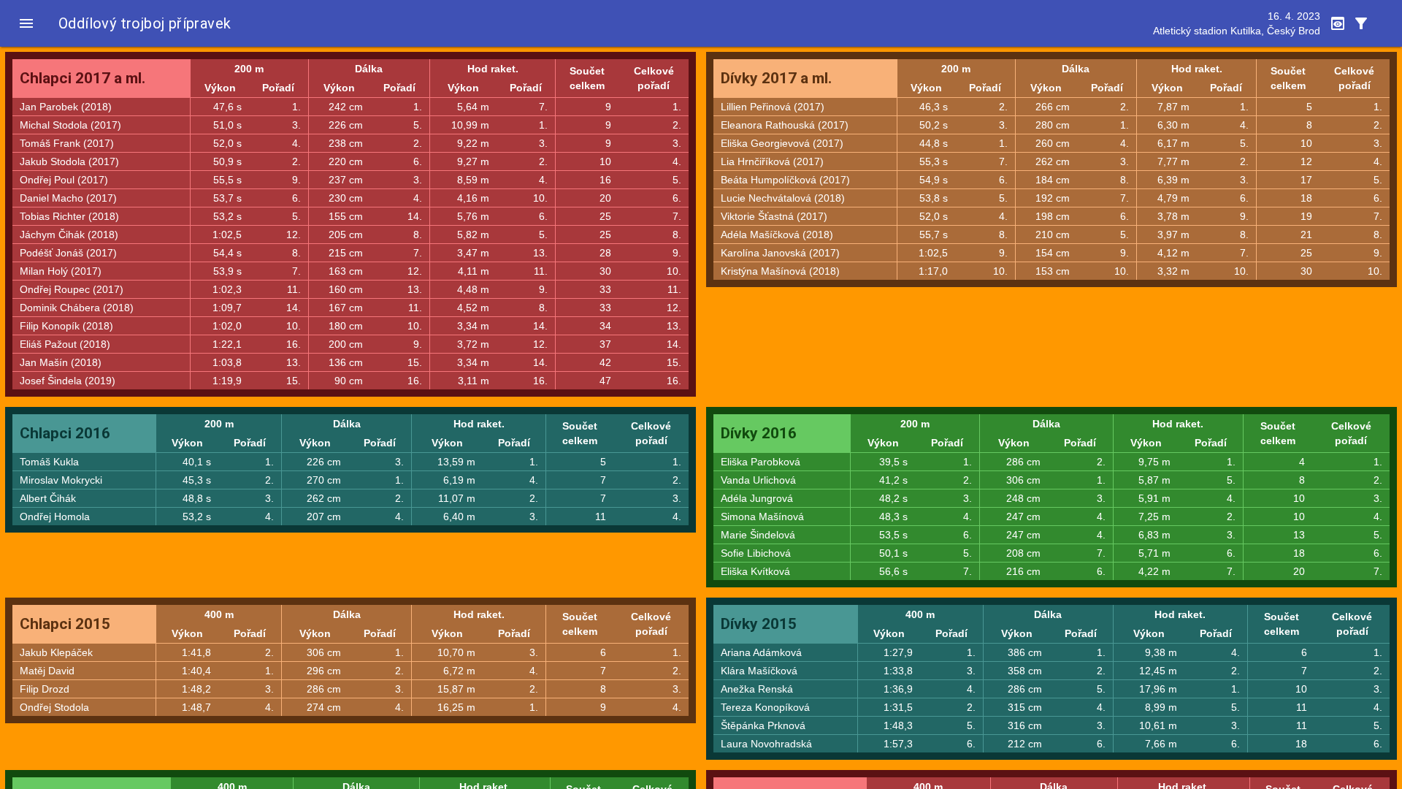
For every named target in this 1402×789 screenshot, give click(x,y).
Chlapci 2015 (65, 624)
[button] (26, 23)
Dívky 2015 (759, 624)
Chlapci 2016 (65, 433)
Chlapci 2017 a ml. (82, 78)
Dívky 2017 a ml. (776, 78)
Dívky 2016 (759, 433)
